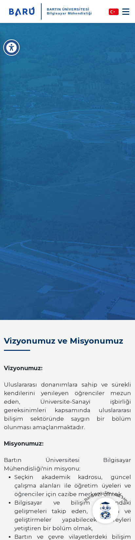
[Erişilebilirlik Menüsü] (11, 47)
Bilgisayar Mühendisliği (69, 13)
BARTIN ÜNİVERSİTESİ (68, 9)
